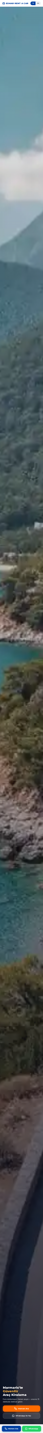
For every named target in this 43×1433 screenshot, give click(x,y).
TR (33, 3)
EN (38, 3)
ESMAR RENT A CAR (17, 3)
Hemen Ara (23, 1408)
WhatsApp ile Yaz (23, 1416)
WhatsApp (33, 1429)
